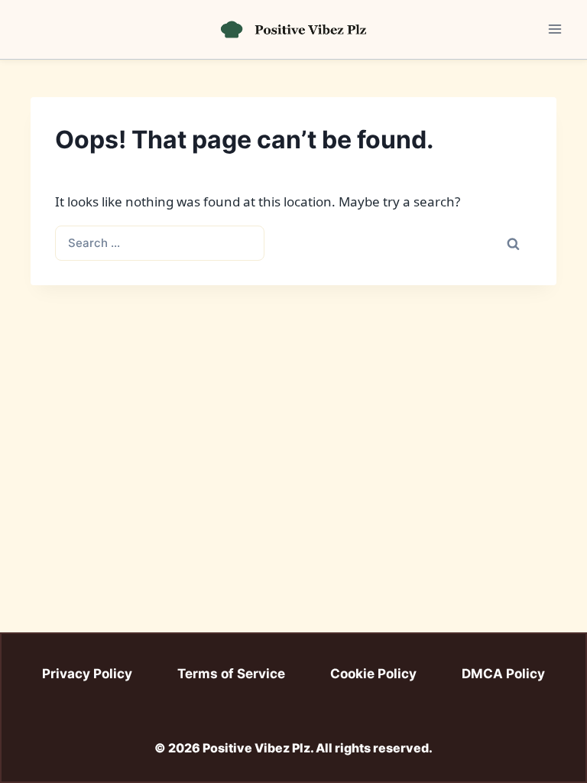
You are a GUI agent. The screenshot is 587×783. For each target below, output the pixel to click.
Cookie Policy (373, 673)
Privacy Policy (87, 673)
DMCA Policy (503, 673)
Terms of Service (231, 673)
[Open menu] (554, 29)
